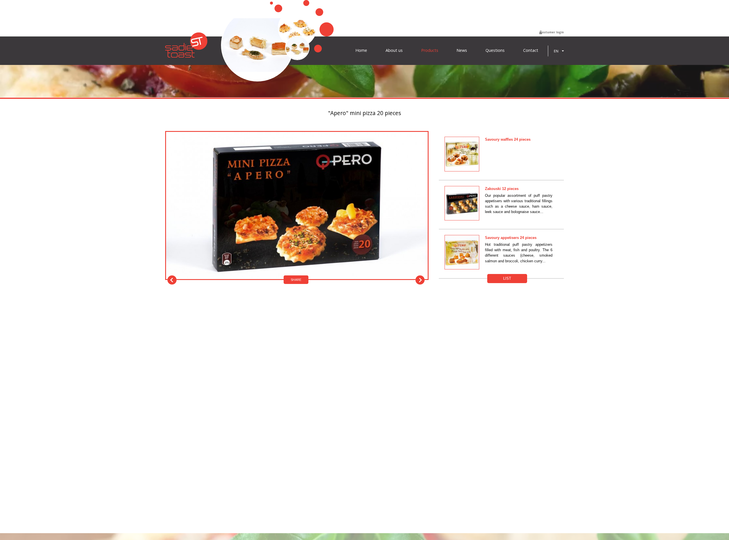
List (507, 278)
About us (394, 50)
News (461, 50)
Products (429, 50)
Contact (530, 50)
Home (361, 50)
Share (296, 279)
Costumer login (552, 32)
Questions (495, 50)
